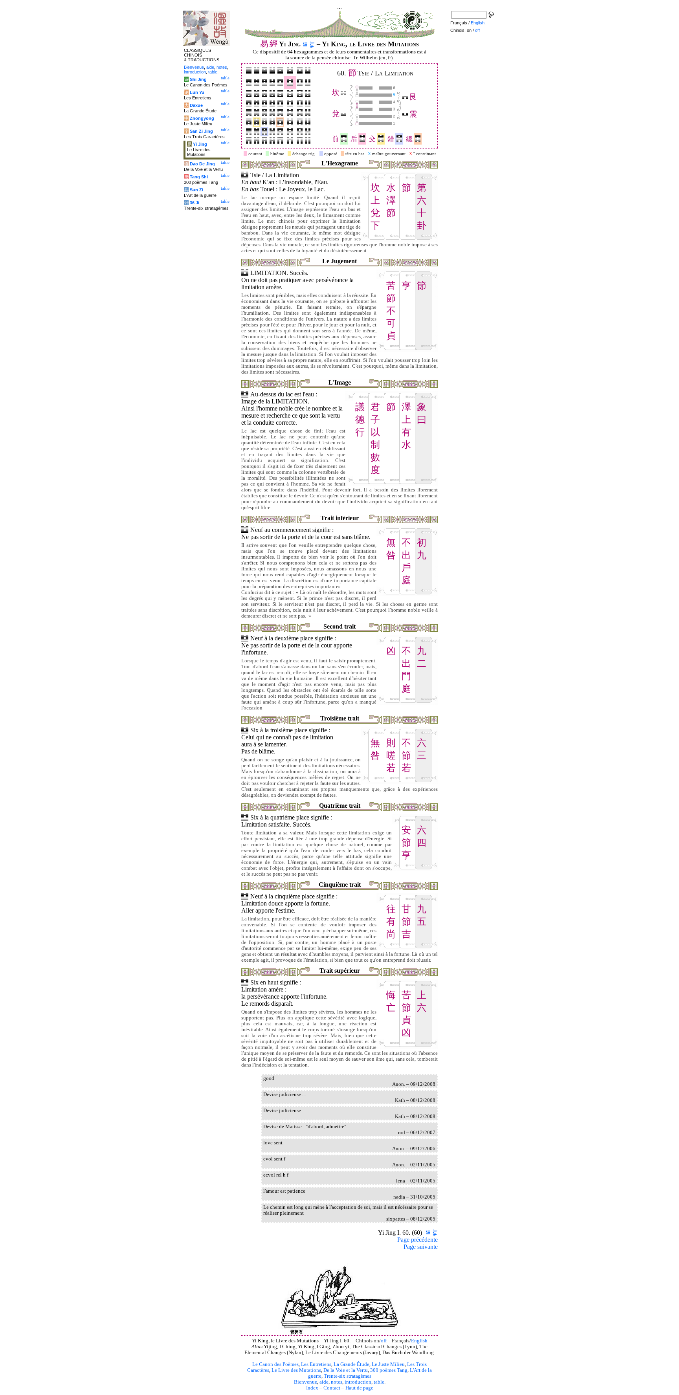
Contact (331, 1388)
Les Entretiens (316, 1364)
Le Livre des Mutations (296, 1370)
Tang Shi (199, 176)
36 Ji (194, 202)
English (419, 1341)
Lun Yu (197, 92)
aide (323, 1382)
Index (312, 1388)
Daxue (196, 105)
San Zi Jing (201, 131)
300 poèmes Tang (388, 1370)
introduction (358, 1382)
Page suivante (421, 1246)
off (384, 1341)
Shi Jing (198, 79)
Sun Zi (196, 189)
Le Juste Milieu (388, 1364)
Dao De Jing (202, 163)
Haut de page (359, 1388)
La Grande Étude (351, 1364)
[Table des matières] (312, 44)
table (379, 1382)
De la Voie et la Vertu (345, 1370)
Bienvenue (305, 1382)
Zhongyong (202, 118)
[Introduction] (305, 44)
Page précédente (417, 1239)
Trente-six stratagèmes (347, 1376)
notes (336, 1382)
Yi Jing (200, 144)
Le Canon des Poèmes (275, 1364)
